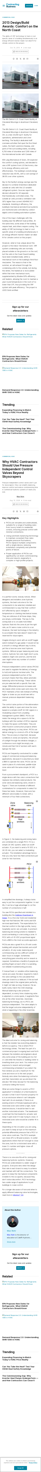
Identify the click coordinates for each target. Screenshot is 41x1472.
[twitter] (20, 59)
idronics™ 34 (18, 1195)
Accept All (20, 1468)
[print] (38, 59)
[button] (3, 5)
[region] (20, 1464)
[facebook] (14, 59)
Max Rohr (20, 497)
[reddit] (24, 59)
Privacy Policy (33, 1462)
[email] (27, 59)
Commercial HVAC (8, 17)
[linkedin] (17, 59)
